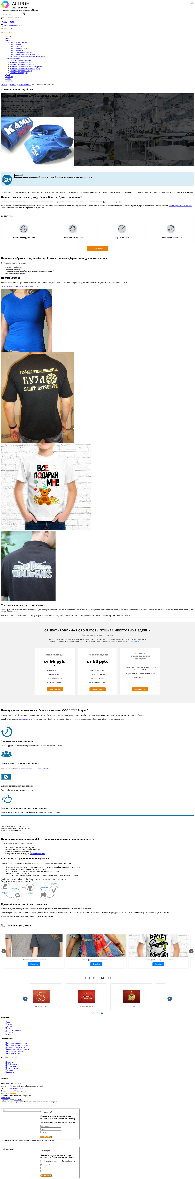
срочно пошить (24, 719)
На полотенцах (11, 1066)
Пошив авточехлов (12, 1053)
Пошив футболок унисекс (34, 960)
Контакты (9, 1032)
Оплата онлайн (10, 32)
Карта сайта (5, 1098)
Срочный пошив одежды (15, 1047)
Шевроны (9, 1070)
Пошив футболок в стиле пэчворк (96, 960)
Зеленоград (14, 17)
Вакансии (9, 1034)
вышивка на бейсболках (52, 1006)
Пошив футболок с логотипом (180, 206)
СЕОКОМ (18, 1100)
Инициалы (9, 1072)
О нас (7, 1022)
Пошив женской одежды (14, 1051)
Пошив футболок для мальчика (158, 960)
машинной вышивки (27, 768)
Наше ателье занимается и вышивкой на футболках (20, 286)
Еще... (7, 1074)
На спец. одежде (11, 1068)
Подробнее (34, 964)
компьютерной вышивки (46, 202)
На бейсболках (11, 1064)
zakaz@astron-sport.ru (12, 25)
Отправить (46, 1137)
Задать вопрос (97, 248)
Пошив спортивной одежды (16, 1043)
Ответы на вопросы (13, 1030)
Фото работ (9, 1026)
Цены (7, 1028)
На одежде (9, 1062)
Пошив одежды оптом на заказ (17, 1045)
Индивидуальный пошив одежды (18, 1049)
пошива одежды (42, 768)
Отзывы (8, 1024)
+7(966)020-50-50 (7, 22)
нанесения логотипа (37, 854)
